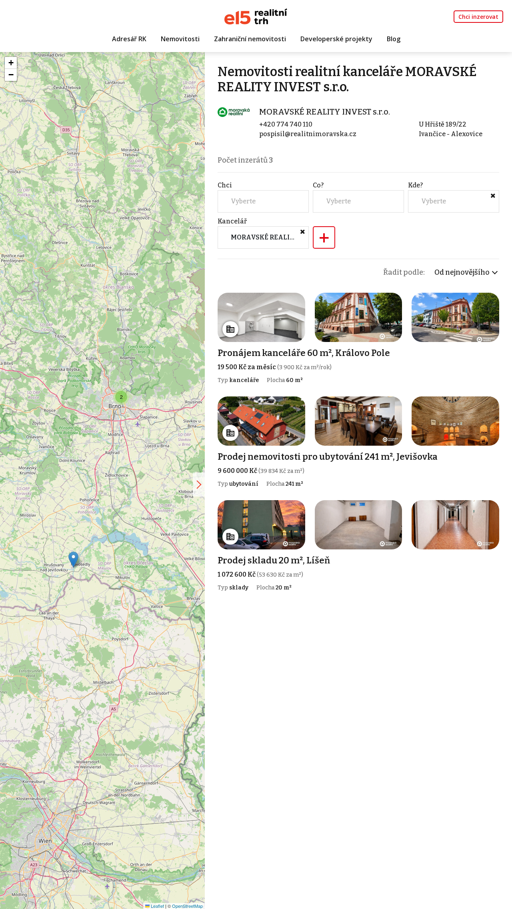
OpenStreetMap (187, 906)
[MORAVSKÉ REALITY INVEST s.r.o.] (234, 111)
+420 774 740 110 (285, 124)
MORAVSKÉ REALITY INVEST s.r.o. (324, 112)
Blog (393, 38)
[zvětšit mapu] (199, 485)
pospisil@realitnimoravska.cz (307, 134)
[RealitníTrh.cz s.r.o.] (255, 16)
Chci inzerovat (478, 16)
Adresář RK (129, 38)
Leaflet (157, 906)
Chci (225, 185)
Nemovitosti (180, 38)
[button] (73, 559)
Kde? (415, 185)
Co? (318, 185)
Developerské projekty (336, 38)
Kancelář (232, 221)
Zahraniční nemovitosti (250, 38)
